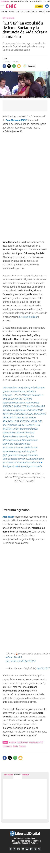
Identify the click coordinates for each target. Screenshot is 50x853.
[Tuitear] (9, 66)
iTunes (39, 848)
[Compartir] (4, 66)
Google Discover (27, 848)
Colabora (38, 6)
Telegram (35, 848)
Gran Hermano (22, 742)
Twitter (14, 848)
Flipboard (31, 848)
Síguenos (31, 66)
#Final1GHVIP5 (14, 657)
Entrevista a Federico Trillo (19, 1)
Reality (15, 746)
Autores (34, 843)
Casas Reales (14, 12)
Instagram (18, 848)
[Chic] (11, 6)
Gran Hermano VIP (36, 742)
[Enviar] (14, 66)
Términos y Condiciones (20, 841)
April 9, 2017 (43, 668)
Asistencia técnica (20, 843)
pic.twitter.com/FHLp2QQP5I (21, 661)
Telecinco (22, 746)
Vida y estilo (25, 12)
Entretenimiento (9, 18)
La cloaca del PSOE (35, 1)
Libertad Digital (25, 833)
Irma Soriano (7, 746)
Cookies (36, 841)
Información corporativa (24, 838)
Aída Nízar (12, 742)
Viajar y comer (37, 12)
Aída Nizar (8, 516)
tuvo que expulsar (28, 317)
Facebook (10, 848)
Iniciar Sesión (47, 6)
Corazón (4, 12)
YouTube (22, 848)
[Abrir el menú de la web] (3, 6)
